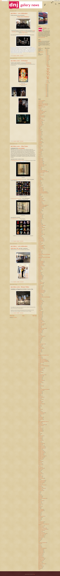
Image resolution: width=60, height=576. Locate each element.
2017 (46, 85)
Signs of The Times (40, 500)
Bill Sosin (39, 169)
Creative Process (40, 208)
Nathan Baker (40, 393)
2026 (46, 49)
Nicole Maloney (40, 401)
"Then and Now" (40, 101)
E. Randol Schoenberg (41, 227)
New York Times (40, 399)
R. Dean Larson (40, 464)
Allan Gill (39, 114)
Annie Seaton (40, 122)
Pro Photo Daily (40, 461)
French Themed (40, 263)
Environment (40, 235)
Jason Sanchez (40, 311)
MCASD (39, 371)
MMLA (39, 383)
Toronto (39, 540)
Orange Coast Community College (16, 198)
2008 (46, 96)
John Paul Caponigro (41, 321)
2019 (46, 54)
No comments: (22, 55)
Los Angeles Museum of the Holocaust (43, 361)
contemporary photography (41, 206)
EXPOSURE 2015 (40, 238)
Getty (39, 271)
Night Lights (39, 402)
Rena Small (39, 472)
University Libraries (40, 549)
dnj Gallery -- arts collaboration (19, 13)
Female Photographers (41, 245)
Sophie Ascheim (24, 32)
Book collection (40, 178)
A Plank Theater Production (23, 84)
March (47, 81)
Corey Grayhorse (40, 207)
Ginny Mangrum (40, 275)
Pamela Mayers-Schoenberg (42, 424)
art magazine (40, 141)
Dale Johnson (40, 215)
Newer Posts (12, 315)
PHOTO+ (39, 441)
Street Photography (40, 509)
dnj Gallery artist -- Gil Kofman (19, 61)
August (47, 60)
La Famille (39, 338)
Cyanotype (39, 209)
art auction (39, 129)
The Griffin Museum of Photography (42, 529)
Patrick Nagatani (40, 430)
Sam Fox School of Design (41, 480)
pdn (38, 432)
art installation (40, 139)
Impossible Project (40, 301)
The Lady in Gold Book (41, 530)
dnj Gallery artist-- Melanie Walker (20, 287)
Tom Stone (39, 539)
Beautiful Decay (40, 158)
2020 (46, 53)
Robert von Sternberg (41, 478)
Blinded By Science (40, 172)
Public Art (39, 462)
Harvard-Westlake (40, 283)
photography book (40, 450)
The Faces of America (41, 525)
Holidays (39, 293)
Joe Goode (39, 319)
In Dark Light (40, 302)
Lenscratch (39, 350)
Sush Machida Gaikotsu (41, 516)
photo (39, 434)
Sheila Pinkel (40, 497)
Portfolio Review (40, 459)
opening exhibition (40, 417)
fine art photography (40, 247)
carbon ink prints (40, 187)
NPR (39, 407)
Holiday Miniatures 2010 (41, 290)
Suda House (23, 31)
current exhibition (21, 148)
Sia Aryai (39, 499)
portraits (39, 460)
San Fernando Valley (41, 482)
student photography (41, 510)
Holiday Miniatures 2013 (41, 291)
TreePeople (39, 543)
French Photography (40, 262)
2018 (46, 84)
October (39, 410)
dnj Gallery (18, 249)
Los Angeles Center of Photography (17, 179)
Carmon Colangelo (40, 189)
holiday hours (40, 289)
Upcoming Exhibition (41, 552)
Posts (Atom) (15, 317)
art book (39, 130)
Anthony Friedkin (40, 124)
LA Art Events (40, 337)
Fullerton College (40, 264)
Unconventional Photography (42, 548)
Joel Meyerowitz (40, 320)
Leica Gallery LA (40, 347)
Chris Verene (40, 196)
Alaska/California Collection (41, 111)
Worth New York (14, 248)
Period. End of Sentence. (23, 16)
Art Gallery (39, 138)
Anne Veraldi (40, 121)
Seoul (39, 492)
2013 (46, 90)
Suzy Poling (39, 517)
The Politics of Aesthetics (41, 534)
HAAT (39, 280)
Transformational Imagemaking (42, 542)
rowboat (39, 479)
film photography (40, 246)
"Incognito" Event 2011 (41, 100)
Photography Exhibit (40, 453)
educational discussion (41, 229)
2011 (46, 92)
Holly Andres (40, 294)
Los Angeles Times (40, 362)
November (48, 56)
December (48, 55)
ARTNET (39, 152)
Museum (39, 388)
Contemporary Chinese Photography (43, 205)
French (39, 260)
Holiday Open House (41, 292)
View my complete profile (41, 37)
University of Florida (40, 551)
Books (39, 180)
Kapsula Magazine (40, 329)
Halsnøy (39, 281)
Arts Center (39, 153)
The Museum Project (41, 532)
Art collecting (40, 131)
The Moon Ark (40, 531)
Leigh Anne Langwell (41, 348)
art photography (40, 142)
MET (39, 373)
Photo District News (40, 435)
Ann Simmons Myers (41, 120)
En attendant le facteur (41, 234)
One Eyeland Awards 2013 (41, 412)
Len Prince (39, 349)
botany (39, 181)
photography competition (41, 452)
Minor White (39, 381)
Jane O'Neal (39, 309)
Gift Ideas (39, 273)
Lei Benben (39, 346)
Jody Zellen (39, 318)
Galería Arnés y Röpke (41, 265)
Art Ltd (39, 140)
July (47, 61)
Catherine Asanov (40, 190)
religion (39, 471)
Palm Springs (40, 423)
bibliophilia (39, 167)
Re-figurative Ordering (41, 468)
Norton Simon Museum (41, 403)
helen (39, 284)
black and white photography (42, 170)
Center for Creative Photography (42, 191)
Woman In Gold (40, 567)
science (39, 491)
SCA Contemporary (40, 490)
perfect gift (39, 433)
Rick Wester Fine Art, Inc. (15, 218)
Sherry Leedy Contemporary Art (42, 498)
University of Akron (40, 550)
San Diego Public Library (41, 481)
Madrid (39, 363)
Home (23, 315)
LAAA (39, 341)
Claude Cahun (40, 199)
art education (40, 134)
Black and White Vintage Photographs (43, 171)
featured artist (40, 243)
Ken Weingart (40, 331)
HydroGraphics (40, 300)
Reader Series (40, 469)
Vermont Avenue (40, 553)
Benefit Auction (40, 159)
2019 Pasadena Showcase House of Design (18, 160)
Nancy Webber (40, 392)
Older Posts (34, 315)
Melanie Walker (40, 372)
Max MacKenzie (40, 370)
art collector (39, 132)
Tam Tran (39, 518)
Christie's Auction (40, 198)
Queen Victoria (40, 463)
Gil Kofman (28, 63)
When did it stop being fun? (41, 563)
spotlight (39, 507)
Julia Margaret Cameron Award (42, 328)
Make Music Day (40, 364)
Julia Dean (39, 327)
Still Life (39, 508)
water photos (40, 561)
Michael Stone (40, 379)
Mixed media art (40, 382)
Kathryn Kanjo (40, 330)
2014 (46, 89)
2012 (46, 91)
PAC (38, 420)
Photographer (40, 444)
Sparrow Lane (40, 506)
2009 (46, 95)
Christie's (39, 197)
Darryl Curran (40, 217)
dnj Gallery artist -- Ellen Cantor (19, 146)
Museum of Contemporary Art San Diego (43, 389)
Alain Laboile (40, 110)
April (47, 80)
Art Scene (39, 143)
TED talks (39, 519)
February (48, 82)
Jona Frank (39, 322)
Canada (39, 186)
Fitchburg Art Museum (41, 248)
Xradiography (40, 568)
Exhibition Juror (40, 237)
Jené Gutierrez (40, 313)
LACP (39, 342)
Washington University (41, 559)
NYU (39, 408)
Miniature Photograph (41, 380)
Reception (39, 470)
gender (39, 270)
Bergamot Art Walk (40, 161)
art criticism (39, 133)
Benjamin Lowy (40, 160)
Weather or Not (40, 562)
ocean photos (40, 409)
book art (39, 177)
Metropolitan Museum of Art (41, 374)
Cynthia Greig (40, 210)
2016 (46, 86)
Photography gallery (40, 454)
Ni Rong (39, 400)
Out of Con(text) (40, 418)
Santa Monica (40, 487)
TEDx (39, 520)
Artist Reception (40, 150)
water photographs (40, 560)
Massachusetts (40, 369)
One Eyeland (40, 411)
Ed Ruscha (39, 228)
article (39, 148)
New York (39, 398)
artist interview (40, 149)
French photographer (41, 261)
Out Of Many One (40, 419)
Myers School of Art (40, 390)
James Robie (40, 308)
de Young (39, 219)
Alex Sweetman (40, 113)
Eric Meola (39, 236)
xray (38, 569)
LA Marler (39, 339)
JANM (39, 310)
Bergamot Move (40, 162)
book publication (40, 179)
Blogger (34, 574)
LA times (39, 340)
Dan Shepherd (40, 216)
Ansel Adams (40, 123)
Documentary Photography (41, 225)
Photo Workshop (40, 440)
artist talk (39, 151)
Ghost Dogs (39, 272)
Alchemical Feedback (41, 112)
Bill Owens (39, 168)
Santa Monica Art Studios (41, 488)
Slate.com (39, 502)
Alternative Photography (41, 115)
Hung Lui (39, 299)
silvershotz (39, 501)
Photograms (39, 442)
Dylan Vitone (40, 226)
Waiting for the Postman (41, 558)
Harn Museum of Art (40, 282)
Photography (40, 449)
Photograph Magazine (41, 443)
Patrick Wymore (40, 431)
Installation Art (40, 303)
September (48, 59)
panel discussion (40, 425)
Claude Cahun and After (41, 200)
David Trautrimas (40, 218)
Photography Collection (41, 451)
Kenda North (40, 332)
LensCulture (39, 351)
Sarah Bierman (40, 489)
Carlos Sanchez (40, 188)
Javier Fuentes (40, 312)
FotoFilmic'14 (40, 253)
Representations (40, 473)
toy (38, 541)
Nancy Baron (40, 391)
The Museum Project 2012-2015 (42, 533)
